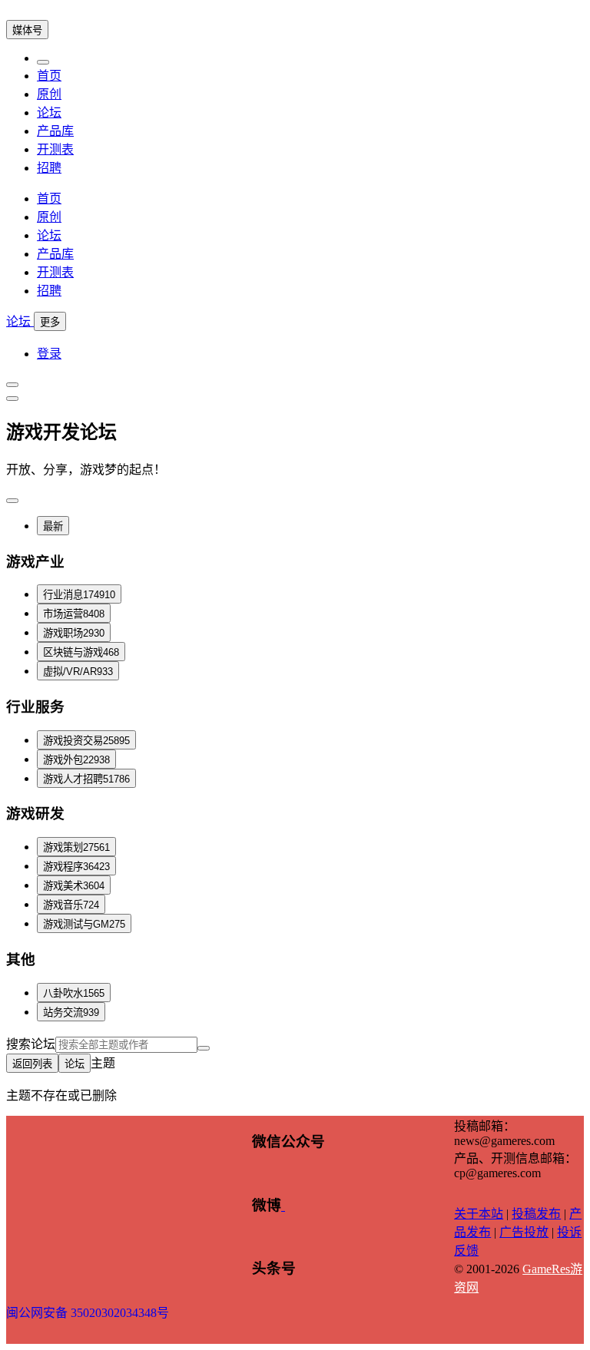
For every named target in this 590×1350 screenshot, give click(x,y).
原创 (49, 94)
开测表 (55, 149)
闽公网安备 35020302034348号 (87, 1312)
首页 (49, 75)
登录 (49, 353)
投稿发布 (536, 1213)
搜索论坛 (30, 1044)
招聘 (49, 167)
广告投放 (524, 1232)
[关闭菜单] (43, 62)
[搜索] (203, 1048)
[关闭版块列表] (12, 398)
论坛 (49, 112)
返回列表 (32, 1064)
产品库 (55, 130)
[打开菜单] (12, 384)
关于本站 (478, 1213)
